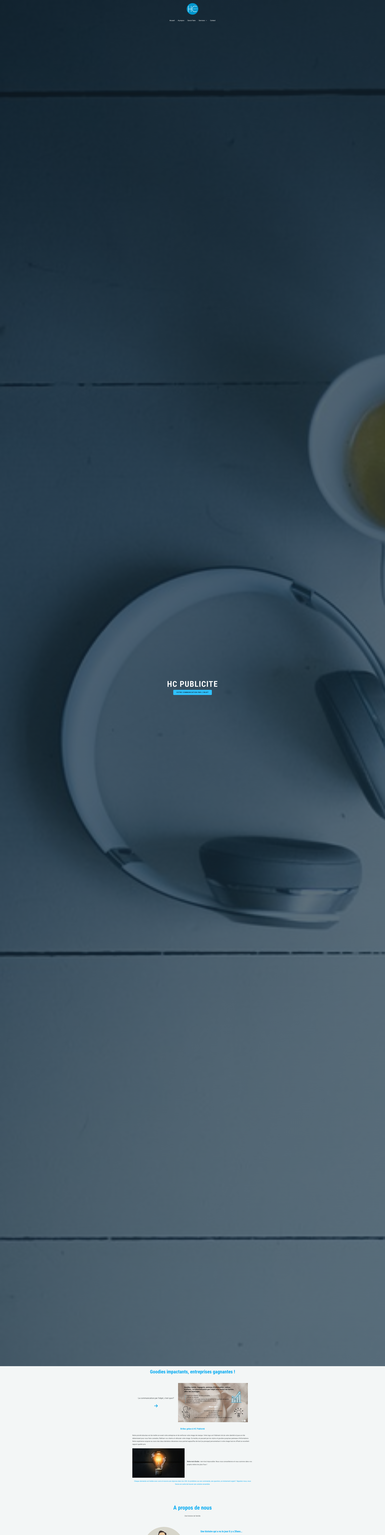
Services (202, 20)
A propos (181, 20)
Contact (212, 20)
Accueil (172, 20)
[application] (206, 20)
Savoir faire (191, 20)
